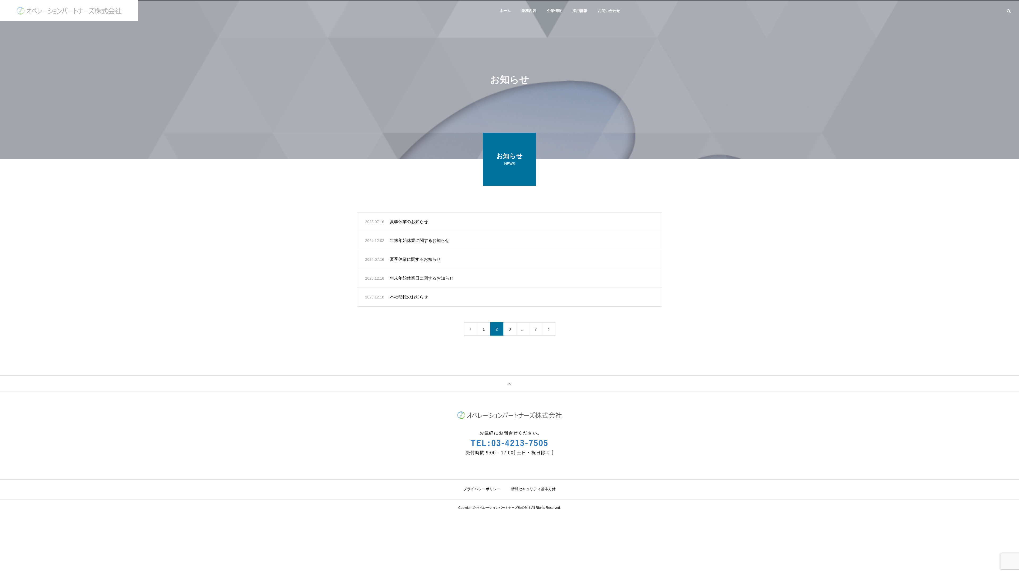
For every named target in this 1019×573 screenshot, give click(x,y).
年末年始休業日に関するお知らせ (422, 278)
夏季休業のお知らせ (409, 221)
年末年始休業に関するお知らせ (419, 240)
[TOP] (509, 383)
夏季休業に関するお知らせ (415, 259)
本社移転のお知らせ (409, 297)
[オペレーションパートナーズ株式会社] (69, 10)
